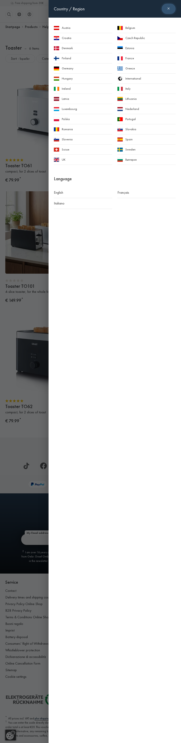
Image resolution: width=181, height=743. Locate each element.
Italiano (59, 203)
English (58, 192)
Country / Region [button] (69, 9)
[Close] (169, 9)
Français (123, 192)
